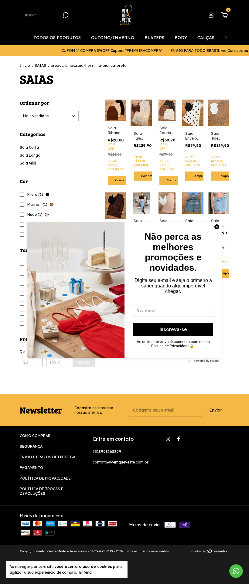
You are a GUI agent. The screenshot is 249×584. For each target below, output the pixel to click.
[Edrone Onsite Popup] (124, 292)
